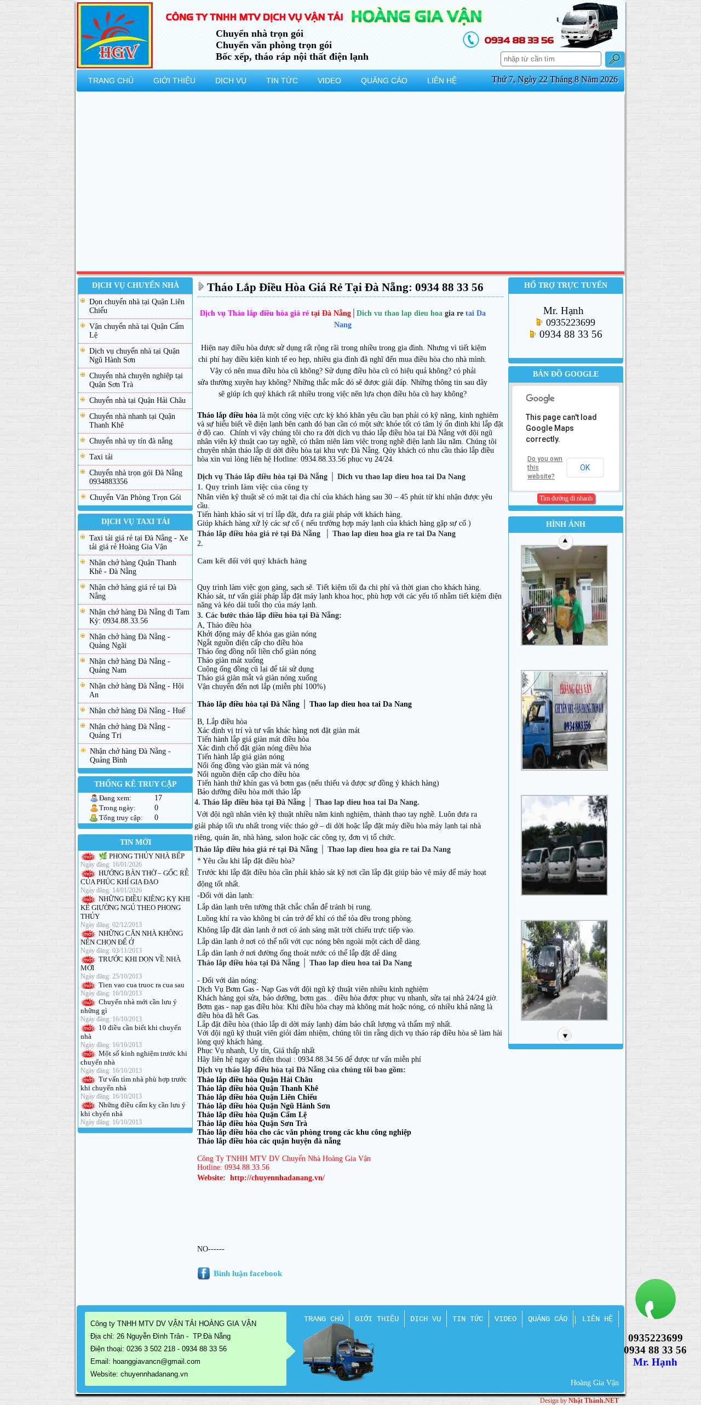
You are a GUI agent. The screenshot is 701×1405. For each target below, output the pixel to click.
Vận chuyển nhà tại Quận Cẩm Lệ (136, 330)
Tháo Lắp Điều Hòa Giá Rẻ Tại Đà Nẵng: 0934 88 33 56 (345, 287)
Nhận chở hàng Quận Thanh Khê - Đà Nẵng (132, 567)
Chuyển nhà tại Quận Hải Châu (137, 400)
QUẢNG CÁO (547, 1319)
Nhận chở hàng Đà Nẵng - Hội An (136, 690)
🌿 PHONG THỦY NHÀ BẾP (142, 856)
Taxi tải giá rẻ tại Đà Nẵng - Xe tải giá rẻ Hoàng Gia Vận (138, 542)
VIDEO (505, 1319)
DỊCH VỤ (425, 1319)
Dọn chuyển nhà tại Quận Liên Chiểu (137, 306)
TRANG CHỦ (323, 1319)
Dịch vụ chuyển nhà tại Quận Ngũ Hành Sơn (134, 355)
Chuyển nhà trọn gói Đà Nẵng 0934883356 (135, 477)
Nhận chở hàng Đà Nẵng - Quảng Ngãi (129, 641)
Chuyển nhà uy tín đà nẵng (131, 441)
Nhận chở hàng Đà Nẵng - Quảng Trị (129, 731)
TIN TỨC (467, 1319)
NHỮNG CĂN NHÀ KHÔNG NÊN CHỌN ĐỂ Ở (132, 937)
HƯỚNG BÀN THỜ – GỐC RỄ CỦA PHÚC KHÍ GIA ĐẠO (135, 877)
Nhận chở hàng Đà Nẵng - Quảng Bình (130, 755)
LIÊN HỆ (597, 1319)
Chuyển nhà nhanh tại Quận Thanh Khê (132, 420)
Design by (579, 1400)
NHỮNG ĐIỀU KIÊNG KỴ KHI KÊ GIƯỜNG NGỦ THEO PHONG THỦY (135, 907)
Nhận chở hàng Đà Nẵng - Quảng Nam (129, 665)
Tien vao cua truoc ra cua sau (142, 985)
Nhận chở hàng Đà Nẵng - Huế (137, 711)
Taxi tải (101, 457)
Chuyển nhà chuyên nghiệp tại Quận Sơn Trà (136, 380)
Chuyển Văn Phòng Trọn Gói (135, 497)
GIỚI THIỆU (377, 1319)
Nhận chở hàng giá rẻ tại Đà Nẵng (132, 591)
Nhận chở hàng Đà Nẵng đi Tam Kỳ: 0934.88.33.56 (139, 616)
